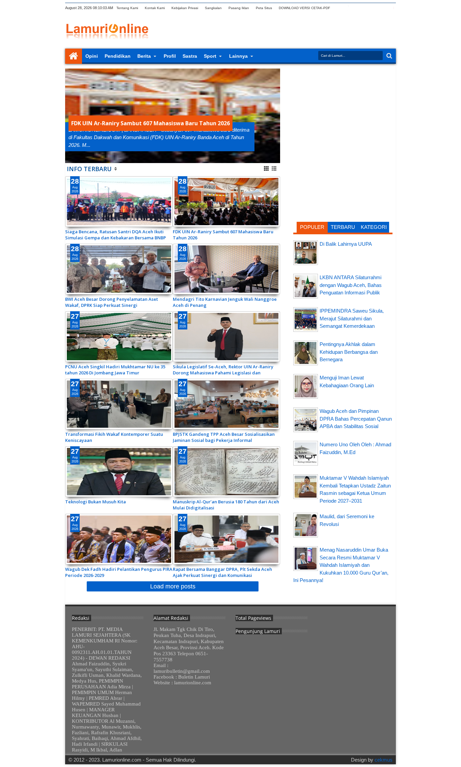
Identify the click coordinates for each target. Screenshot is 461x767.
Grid (267, 169)
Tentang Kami (127, 8)
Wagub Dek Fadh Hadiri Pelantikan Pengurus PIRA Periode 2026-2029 (118, 572)
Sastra (190, 56)
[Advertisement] (343, 113)
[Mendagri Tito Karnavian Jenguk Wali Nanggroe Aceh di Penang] (226, 269)
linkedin (374, 8)
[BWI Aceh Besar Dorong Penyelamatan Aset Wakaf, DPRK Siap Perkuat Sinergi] (119, 269)
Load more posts (172, 586)
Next (69, 116)
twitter (338, 8)
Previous (276, 116)
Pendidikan (118, 56)
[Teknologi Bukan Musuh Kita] (119, 471)
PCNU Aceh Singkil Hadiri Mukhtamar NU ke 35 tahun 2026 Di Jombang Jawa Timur (115, 370)
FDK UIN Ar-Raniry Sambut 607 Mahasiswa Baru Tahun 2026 (150, 123)
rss (365, 8)
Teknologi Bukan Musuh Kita (95, 502)
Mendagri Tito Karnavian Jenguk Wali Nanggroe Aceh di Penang (225, 302)
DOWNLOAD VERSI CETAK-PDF (304, 8)
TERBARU (343, 227)
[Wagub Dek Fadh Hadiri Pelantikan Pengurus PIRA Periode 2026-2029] (119, 539)
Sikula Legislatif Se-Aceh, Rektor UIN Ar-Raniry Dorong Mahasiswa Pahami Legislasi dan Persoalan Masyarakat (223, 370)
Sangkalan (213, 8)
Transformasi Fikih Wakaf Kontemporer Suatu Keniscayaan (114, 437)
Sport (210, 56)
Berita (144, 56)
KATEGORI (374, 227)
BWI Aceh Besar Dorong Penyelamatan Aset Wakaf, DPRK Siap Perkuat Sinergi (111, 302)
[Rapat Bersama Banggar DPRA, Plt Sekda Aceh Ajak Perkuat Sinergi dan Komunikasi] (226, 539)
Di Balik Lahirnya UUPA (346, 244)
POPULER (312, 227)
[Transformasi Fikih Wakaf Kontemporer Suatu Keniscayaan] (119, 404)
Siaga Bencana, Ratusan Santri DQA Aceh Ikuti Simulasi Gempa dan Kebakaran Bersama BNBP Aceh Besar (115, 235)
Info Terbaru (89, 169)
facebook (347, 8)
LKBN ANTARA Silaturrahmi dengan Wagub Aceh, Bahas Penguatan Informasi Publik (351, 284)
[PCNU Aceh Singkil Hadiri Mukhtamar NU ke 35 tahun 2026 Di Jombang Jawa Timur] (119, 336)
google (356, 8)
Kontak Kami (155, 8)
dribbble (382, 8)
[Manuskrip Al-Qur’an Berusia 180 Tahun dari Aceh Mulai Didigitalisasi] (226, 471)
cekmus (383, 760)
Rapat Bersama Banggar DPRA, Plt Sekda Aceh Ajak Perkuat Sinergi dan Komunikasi (222, 572)
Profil (170, 56)
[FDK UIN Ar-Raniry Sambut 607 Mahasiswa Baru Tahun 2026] (226, 201)
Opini (91, 56)
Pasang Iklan (238, 8)
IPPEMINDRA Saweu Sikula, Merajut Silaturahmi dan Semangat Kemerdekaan (352, 318)
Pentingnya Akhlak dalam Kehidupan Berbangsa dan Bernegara (349, 351)
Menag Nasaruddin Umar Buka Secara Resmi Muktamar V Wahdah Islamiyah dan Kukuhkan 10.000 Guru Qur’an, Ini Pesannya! (340, 565)
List (274, 169)
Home (73, 56)
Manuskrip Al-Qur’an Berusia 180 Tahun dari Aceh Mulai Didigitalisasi (226, 505)
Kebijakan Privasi (184, 8)
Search (389, 56)
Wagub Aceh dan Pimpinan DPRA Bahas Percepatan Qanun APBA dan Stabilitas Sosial (356, 418)
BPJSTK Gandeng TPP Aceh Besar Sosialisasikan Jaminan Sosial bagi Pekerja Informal (224, 437)
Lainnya (238, 56)
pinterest (391, 8)
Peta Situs (264, 8)
